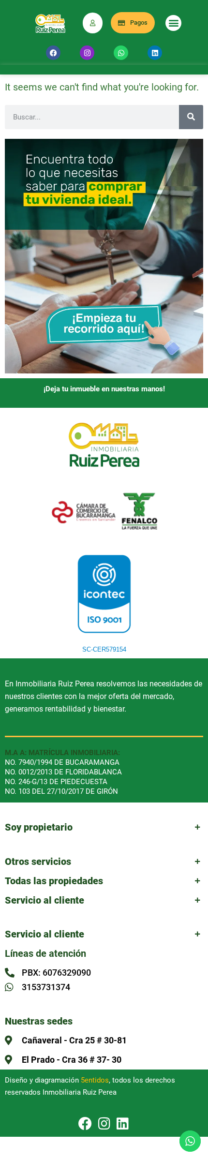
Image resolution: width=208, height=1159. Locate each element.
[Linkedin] (155, 52)
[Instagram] (87, 52)
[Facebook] (53, 52)
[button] (173, 23)
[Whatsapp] (121, 52)
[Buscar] (191, 117)
